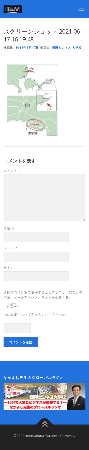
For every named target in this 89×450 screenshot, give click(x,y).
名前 (9, 228)
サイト (9, 267)
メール (11, 248)
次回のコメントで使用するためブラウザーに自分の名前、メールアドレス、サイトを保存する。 (43, 295)
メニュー (81, 9)
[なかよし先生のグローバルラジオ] (44, 396)
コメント (13, 170)
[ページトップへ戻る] (44, 424)
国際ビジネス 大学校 (67, 47)
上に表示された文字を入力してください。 (36, 314)
